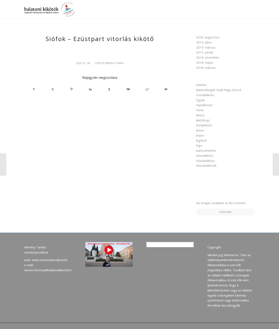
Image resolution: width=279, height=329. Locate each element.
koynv (200, 135)
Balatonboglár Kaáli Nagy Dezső (218, 90)
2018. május (204, 62)
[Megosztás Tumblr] (109, 89)
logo (199, 145)
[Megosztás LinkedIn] (90, 89)
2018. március (206, 68)
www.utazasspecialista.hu (50, 260)
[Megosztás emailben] (165, 89)
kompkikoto (204, 125)
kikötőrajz (203, 120)
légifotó (201, 140)
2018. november (207, 57)
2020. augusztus (207, 37)
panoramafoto (206, 150)
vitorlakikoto (204, 155)
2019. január (204, 52)
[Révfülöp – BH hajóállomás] (3, 164)
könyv (200, 130)
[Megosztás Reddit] (147, 89)
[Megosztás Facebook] (33, 89)
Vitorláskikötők (206, 165)
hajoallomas (204, 105)
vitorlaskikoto (205, 161)
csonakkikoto (205, 95)
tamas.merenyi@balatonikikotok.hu (48, 270)
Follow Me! (225, 212)
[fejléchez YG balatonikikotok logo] (50, 9)
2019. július (204, 42)
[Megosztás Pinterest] (71, 89)
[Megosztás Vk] (128, 89)
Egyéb (200, 100)
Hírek (200, 110)
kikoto (200, 115)
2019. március (206, 47)
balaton (201, 85)
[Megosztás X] (53, 89)
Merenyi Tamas (114, 63)
